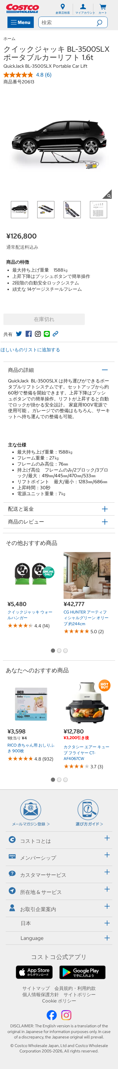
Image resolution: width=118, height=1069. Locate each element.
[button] (102, 22)
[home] (23, 8)
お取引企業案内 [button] (38, 909)
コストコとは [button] (35, 841)
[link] (18, 334)
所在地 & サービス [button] (41, 892)
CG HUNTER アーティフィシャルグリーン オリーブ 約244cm (86, 617)
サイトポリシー (80, 994)
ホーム (9, 38)
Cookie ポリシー (59, 1001)
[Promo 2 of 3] (59, 651)
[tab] (59, 839)
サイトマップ (36, 988)
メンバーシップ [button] (38, 858)
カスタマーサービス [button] (43, 875)
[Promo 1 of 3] (52, 651)
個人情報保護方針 (40, 994)
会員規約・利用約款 (75, 988)
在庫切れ (44, 319)
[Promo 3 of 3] (65, 651)
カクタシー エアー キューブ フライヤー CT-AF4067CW (86, 752)
